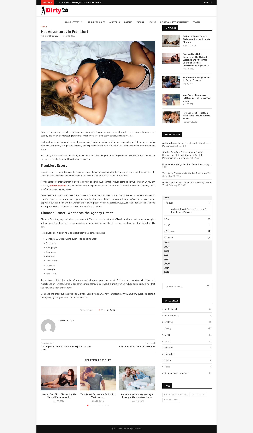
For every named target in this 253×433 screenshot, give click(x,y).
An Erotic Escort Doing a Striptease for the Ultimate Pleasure (196, 39)
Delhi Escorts (199, 395)
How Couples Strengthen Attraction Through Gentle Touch (196, 115)
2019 (167, 268)
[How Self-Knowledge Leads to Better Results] (171, 82)
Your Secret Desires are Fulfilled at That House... (97, 396)
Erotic (196, 22)
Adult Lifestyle (73, 22)
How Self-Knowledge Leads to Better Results (81, 2)
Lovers (152, 22)
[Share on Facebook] (104, 310)
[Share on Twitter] (108, 310)
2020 (167, 263)
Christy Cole (53, 36)
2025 (167, 242)
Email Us (208, 2)
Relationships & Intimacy (174, 22)
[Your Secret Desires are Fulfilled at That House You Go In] (98, 378)
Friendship (188, 354)
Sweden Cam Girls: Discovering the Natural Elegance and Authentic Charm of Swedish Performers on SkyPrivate (196, 60)
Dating (128, 22)
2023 (167, 251)
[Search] (210, 22)
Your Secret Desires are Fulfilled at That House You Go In (196, 98)
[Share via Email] (114, 310)
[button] (56, 2)
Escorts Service (171, 400)
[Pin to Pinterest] (111, 310)
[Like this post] (102, 310)
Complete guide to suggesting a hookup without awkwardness (137, 396)
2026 (167, 197)
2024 (167, 247)
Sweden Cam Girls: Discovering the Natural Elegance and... (58, 396)
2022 (167, 255)
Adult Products (96, 22)
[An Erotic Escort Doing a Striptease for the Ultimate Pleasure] (171, 41)
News (188, 366)
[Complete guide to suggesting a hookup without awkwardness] (137, 378)
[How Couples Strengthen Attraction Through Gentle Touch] (171, 117)
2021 (167, 259)
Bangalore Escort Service (176, 395)
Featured (188, 347)
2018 (167, 272)
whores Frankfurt (58, 185)
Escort (140, 22)
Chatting (114, 22)
